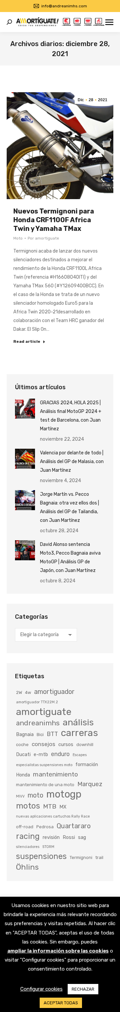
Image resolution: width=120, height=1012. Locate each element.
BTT (52, 733)
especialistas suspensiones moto (44, 765)
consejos (43, 744)
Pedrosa (45, 826)
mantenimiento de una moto (45, 784)
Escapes (80, 755)
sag (82, 837)
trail (99, 857)
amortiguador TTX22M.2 (37, 702)
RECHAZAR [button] (83, 989)
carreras (79, 732)
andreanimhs (38, 723)
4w (28, 692)
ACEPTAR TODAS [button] (61, 1002)
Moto (18, 238)
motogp (63, 794)
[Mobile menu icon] (109, 22)
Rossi (69, 837)
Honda (23, 775)
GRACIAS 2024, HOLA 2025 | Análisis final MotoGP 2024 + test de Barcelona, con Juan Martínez (70, 416)
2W (19, 692)
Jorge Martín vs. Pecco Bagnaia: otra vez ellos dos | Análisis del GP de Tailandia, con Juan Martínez (69, 507)
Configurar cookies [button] (41, 989)
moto (35, 795)
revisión (51, 837)
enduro (60, 753)
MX (62, 807)
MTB (49, 806)
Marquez (89, 784)
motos (28, 806)
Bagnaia (25, 734)
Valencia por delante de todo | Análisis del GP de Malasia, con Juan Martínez (72, 461)
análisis (78, 722)
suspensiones (41, 856)
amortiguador (54, 692)
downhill (84, 744)
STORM (48, 847)
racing (28, 836)
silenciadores (27, 847)
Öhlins (27, 867)
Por (43, 238)
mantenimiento (55, 774)
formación (86, 764)
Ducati (23, 754)
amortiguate (43, 711)
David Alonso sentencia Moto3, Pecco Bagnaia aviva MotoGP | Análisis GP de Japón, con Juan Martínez (70, 557)
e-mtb (41, 754)
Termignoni (81, 857)
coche (22, 744)
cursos (65, 744)
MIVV (20, 796)
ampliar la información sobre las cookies (58, 951)
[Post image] (25, 409)
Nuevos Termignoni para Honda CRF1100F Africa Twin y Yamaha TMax (53, 220)
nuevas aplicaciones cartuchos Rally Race (53, 816)
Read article (26, 341)
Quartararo (74, 826)
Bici (40, 734)
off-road (24, 826)
